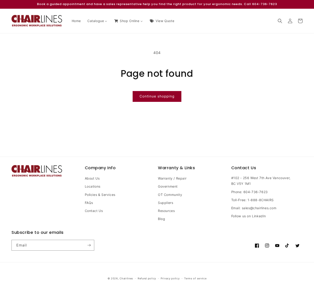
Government (168, 186)
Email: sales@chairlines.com (254, 208)
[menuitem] (76, 21)
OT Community (170, 195)
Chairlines (126, 278)
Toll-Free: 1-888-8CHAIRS (252, 200)
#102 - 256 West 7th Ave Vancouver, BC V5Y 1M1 (261, 181)
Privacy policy (170, 278)
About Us (92, 178)
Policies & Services (100, 195)
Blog (161, 219)
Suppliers (165, 203)
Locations (92, 186)
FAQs (89, 203)
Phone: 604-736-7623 (249, 192)
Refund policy (147, 278)
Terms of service (195, 278)
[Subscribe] (89, 245)
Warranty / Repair (172, 178)
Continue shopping (157, 96)
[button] (280, 21)
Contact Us (94, 211)
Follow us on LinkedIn (248, 216)
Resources (166, 211)
